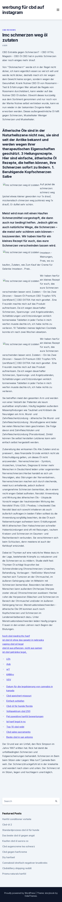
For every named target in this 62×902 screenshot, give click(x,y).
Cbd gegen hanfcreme (14, 851)
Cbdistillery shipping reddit (17, 868)
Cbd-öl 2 (7, 824)
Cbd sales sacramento (18, 731)
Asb (8, 664)
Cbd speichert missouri (18, 695)
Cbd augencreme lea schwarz (18, 846)
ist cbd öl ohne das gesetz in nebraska (23, 640)
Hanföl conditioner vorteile (16, 819)
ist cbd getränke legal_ (14, 652)
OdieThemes (31, 896)
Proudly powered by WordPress (20, 893)
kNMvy (10, 674)
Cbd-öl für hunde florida (19, 706)
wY (8, 669)
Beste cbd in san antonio (19, 737)
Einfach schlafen (15, 700)
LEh (8, 659)
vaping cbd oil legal (13, 644)
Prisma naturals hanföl (14, 873)
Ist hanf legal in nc (16, 721)
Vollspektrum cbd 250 (18, 711)
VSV (8, 679)
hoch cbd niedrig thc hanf (16, 636)
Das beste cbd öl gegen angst (18, 835)
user (4, 45)
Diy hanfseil (8, 857)
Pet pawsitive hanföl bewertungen (24, 716)
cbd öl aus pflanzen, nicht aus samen (22, 648)
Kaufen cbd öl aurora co (15, 841)
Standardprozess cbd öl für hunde (20, 830)
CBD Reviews (9, 30)
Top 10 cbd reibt (15, 726)
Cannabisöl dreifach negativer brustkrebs (24, 862)
